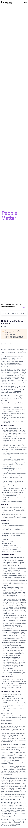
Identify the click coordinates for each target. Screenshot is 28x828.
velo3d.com (18, 391)
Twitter (18, 392)
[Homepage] (6, 2)
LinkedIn (12, 392)
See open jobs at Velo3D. (11, 334)
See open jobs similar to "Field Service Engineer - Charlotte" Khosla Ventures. (14, 337)
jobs (4, 313)
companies (11, 313)
